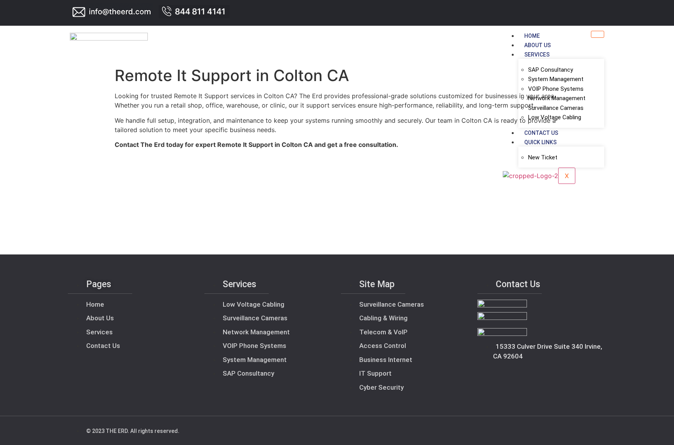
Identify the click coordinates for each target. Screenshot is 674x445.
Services (537, 54)
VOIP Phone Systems (556, 88)
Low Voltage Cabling (554, 117)
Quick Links (540, 142)
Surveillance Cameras (556, 107)
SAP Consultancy (550, 69)
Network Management (556, 98)
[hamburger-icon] (597, 34)
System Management (556, 79)
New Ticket (542, 157)
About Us (537, 45)
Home (532, 36)
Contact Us (541, 133)
